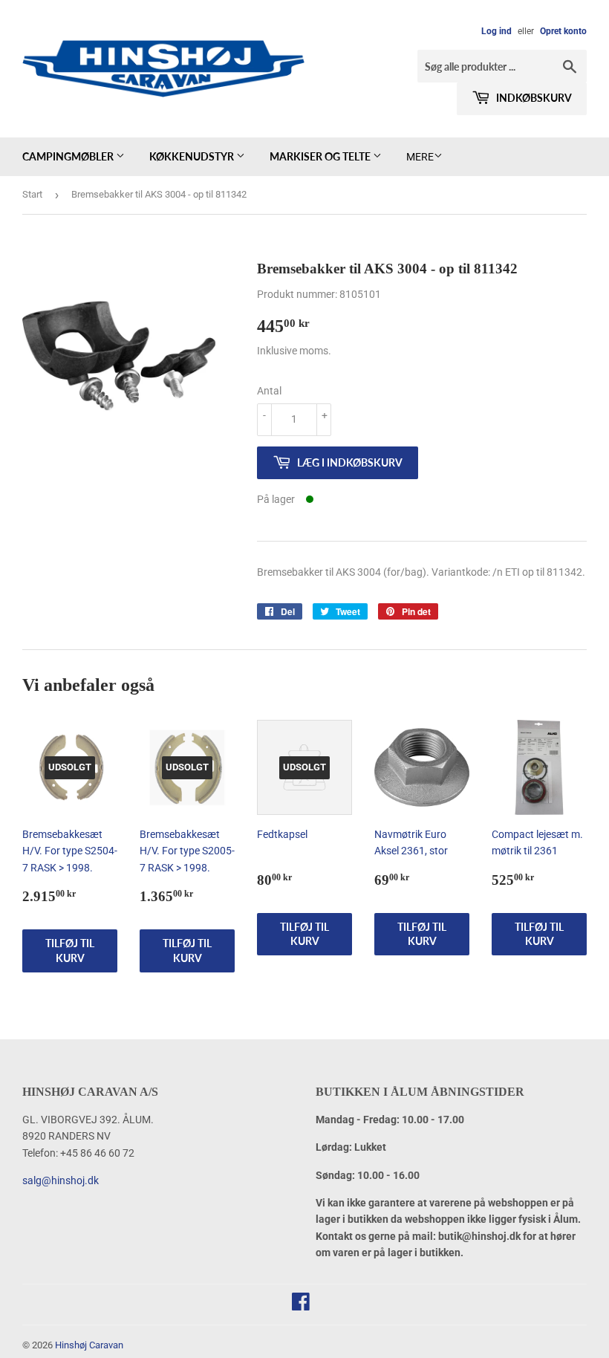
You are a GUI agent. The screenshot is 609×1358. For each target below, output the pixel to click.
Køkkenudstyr (192, 156)
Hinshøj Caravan (89, 1345)
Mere (420, 157)
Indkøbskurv (533, 97)
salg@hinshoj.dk (60, 1180)
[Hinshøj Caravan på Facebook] (300, 1305)
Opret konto (563, 31)
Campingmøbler (69, 156)
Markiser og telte (321, 156)
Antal (269, 391)
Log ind (496, 31)
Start (32, 194)
